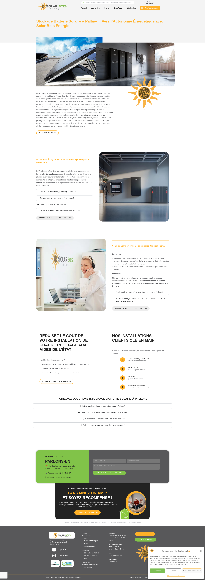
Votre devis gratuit (145, 539)
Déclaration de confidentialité (176, 576)
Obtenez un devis (47, 133)
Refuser (173, 571)
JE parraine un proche (87, 512)
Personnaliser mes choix (192, 571)
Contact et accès (151, 8)
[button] (201, 551)
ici (140, 522)
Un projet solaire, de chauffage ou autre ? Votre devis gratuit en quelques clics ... (109, 2)
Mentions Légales (135, 577)
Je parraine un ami (145, 534)
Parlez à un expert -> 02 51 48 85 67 (55, 218)
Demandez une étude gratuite (56, 381)
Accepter (157, 571)
